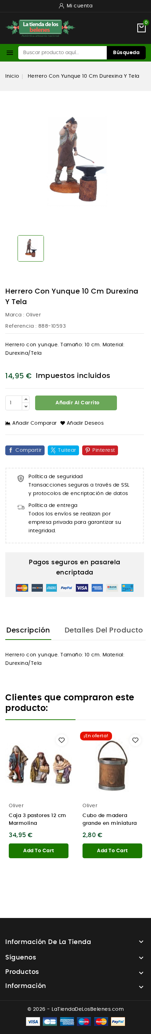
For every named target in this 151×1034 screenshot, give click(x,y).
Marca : (15, 315)
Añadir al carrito (77, 402)
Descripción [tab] (28, 630)
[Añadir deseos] (61, 740)
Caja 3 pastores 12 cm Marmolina (37, 819)
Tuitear (67, 450)
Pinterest (103, 450)
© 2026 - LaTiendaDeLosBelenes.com (75, 1009)
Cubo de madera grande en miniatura (110, 819)
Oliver (33, 315)
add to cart (38, 850)
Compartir (28, 450)
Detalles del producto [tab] (104, 630)
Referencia (19, 326)
